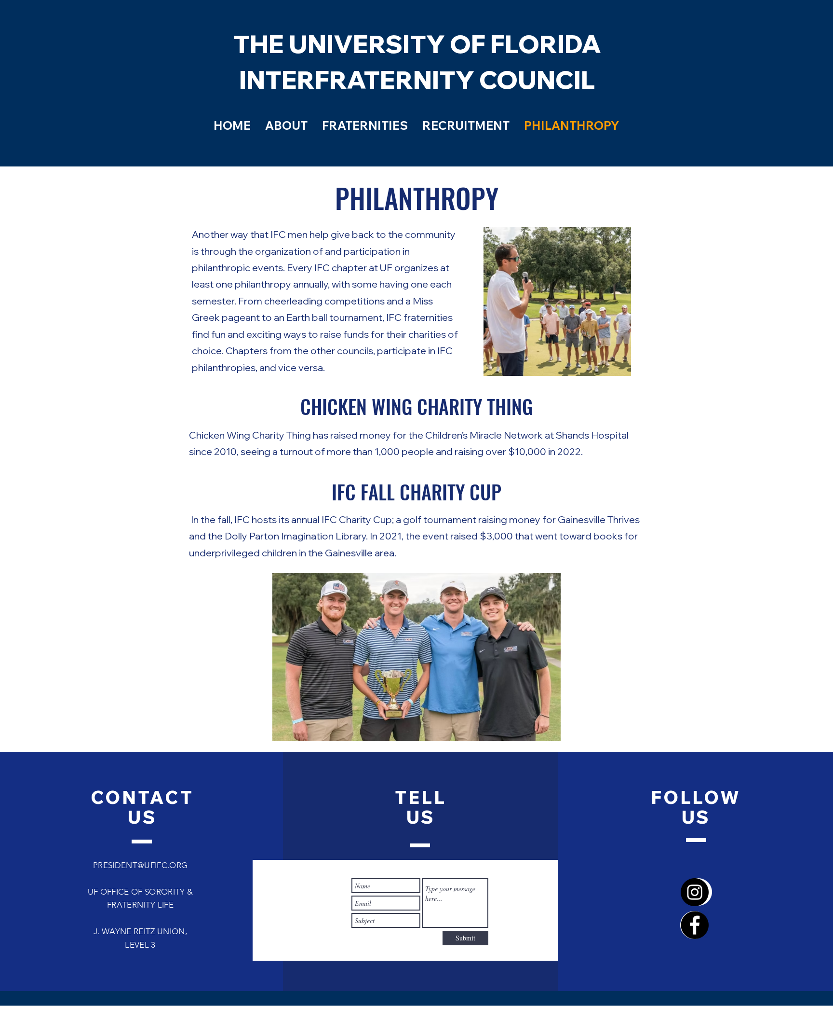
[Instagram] (695, 892)
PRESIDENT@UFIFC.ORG (140, 865)
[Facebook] (695, 925)
